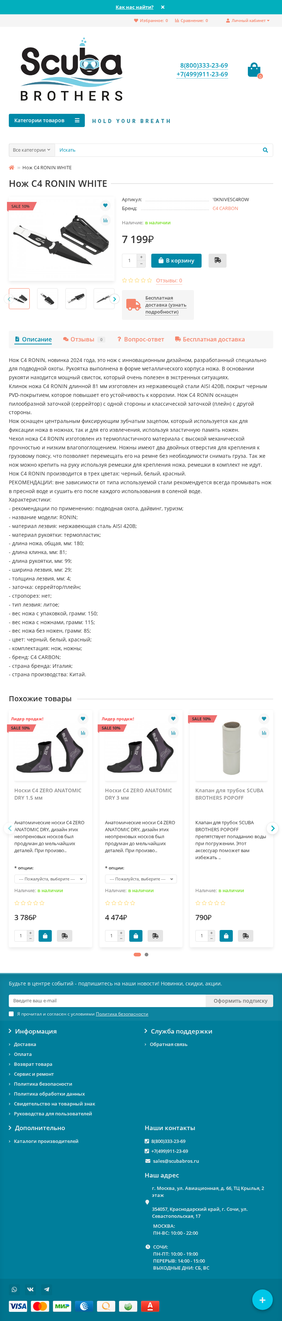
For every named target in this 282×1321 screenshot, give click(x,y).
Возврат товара (33, 1064)
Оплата (23, 1054)
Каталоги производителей (46, 1141)
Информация (36, 1031)
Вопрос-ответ (144, 339)
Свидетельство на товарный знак (54, 1103)
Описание (37, 339)
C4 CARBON (225, 208)
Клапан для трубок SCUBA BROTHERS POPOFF (229, 794)
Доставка (25, 1044)
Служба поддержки (182, 1031)
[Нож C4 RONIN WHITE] (62, 238)
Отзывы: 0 (169, 280)
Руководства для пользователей (53, 1113)
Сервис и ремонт (34, 1074)
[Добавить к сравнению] (105, 220)
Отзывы (86, 339)
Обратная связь (169, 1044)
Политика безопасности (43, 1084)
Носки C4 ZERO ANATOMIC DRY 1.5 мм (48, 794)
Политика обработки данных (49, 1093)
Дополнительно (40, 1128)
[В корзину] (45, 936)
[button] (137, 954)
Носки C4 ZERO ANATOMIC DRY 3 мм (138, 794)
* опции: (23, 868)
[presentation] (9, 299)
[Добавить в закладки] (105, 205)
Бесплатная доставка (214, 339)
